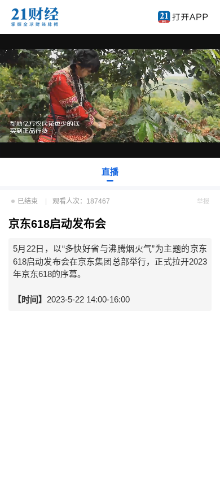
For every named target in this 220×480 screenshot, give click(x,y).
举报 (203, 201)
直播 (110, 171)
